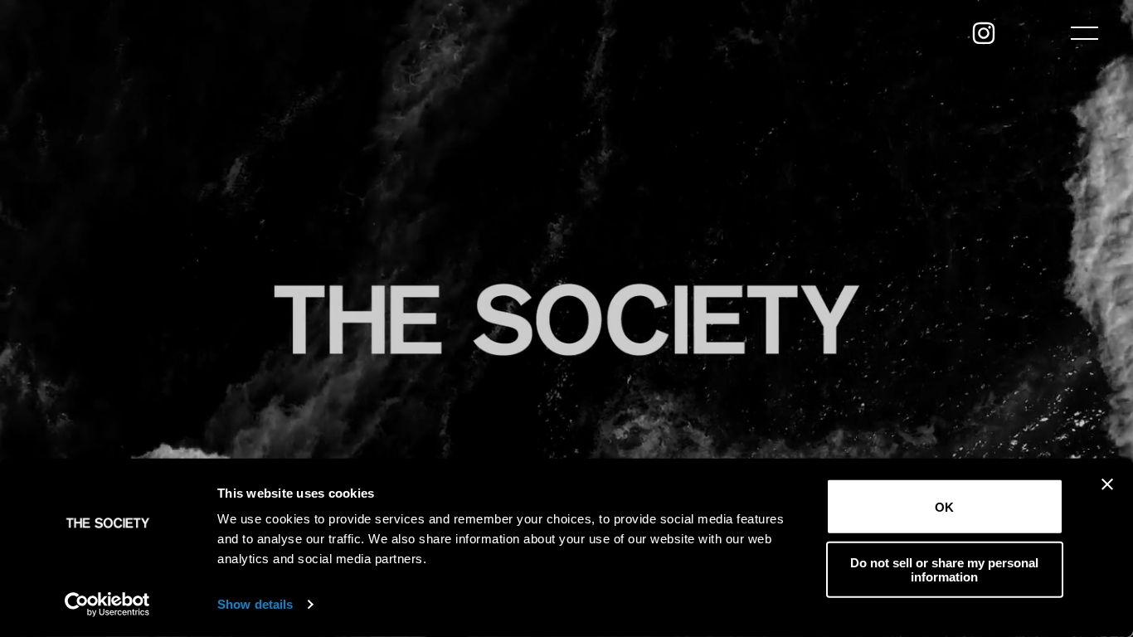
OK (944, 506)
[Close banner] (1107, 484)
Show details (255, 604)
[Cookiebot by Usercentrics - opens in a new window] (107, 604)
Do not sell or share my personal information (944, 569)
